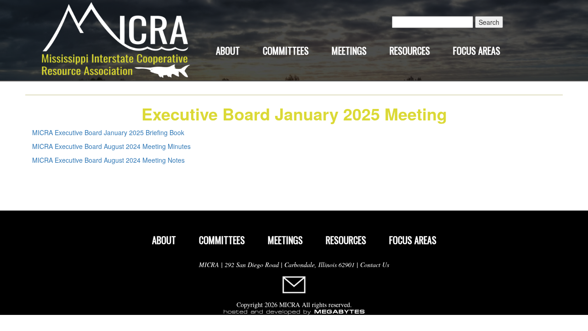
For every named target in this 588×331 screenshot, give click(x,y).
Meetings (349, 50)
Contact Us (374, 264)
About (228, 50)
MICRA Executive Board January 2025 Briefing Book (108, 132)
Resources (410, 50)
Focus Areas (476, 50)
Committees (286, 50)
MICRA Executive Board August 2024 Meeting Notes (108, 160)
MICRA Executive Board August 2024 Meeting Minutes (111, 146)
